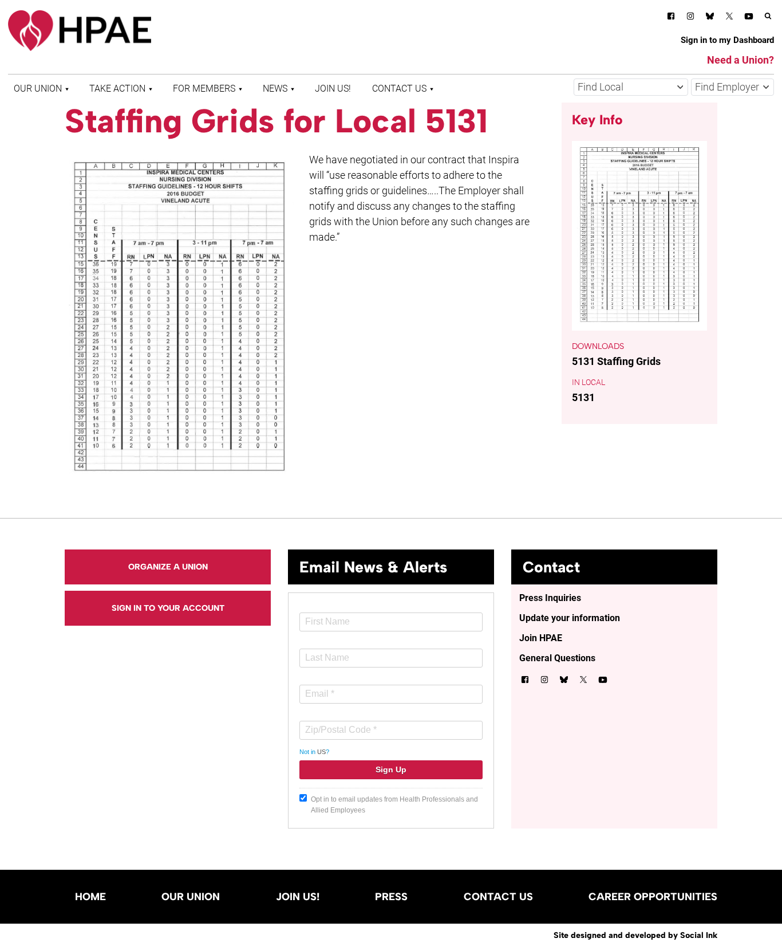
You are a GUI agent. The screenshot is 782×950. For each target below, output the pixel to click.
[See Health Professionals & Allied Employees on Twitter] (729, 18)
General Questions (557, 658)
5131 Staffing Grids (616, 361)
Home (90, 896)
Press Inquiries (550, 597)
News (275, 88)
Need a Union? (740, 60)
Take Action (117, 88)
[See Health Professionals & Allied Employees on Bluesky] (710, 17)
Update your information (569, 618)
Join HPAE (540, 638)
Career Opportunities (653, 896)
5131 (583, 397)
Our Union (38, 88)
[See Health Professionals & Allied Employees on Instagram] (690, 18)
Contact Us (399, 88)
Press (391, 896)
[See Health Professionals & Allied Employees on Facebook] (671, 18)
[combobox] (631, 87)
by (635, 935)
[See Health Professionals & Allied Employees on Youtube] (749, 18)
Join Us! (333, 88)
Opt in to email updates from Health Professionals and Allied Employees (394, 804)
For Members (204, 88)
